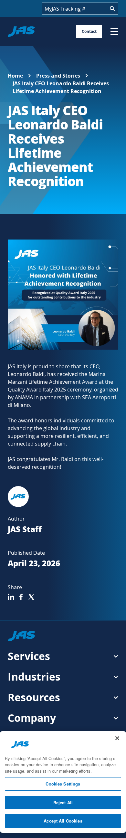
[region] (63, 782)
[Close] (117, 738)
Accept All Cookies (63, 821)
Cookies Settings (63, 784)
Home (15, 75)
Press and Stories (58, 75)
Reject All (63, 802)
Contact (89, 31)
